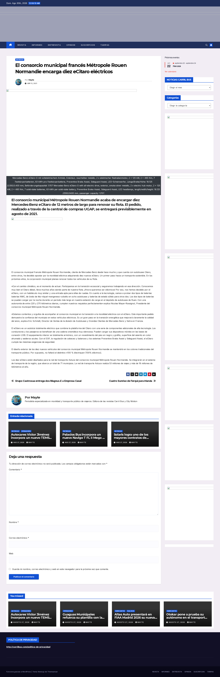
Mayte (31, 80)
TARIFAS (104, 45)
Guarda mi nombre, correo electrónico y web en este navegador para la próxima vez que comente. (60, 569)
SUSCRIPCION (88, 45)
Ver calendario (170, 71)
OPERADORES (26, 431)
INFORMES (37, 45)
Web (11, 553)
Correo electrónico (19, 538)
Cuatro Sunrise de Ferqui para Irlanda (130, 381)
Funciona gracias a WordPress (18, 672)
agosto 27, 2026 (21, 622)
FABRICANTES (120, 611)
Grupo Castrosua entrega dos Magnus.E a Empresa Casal (48, 381)
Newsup (41, 672)
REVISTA (21, 45)
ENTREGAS (19, 59)
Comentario (15, 469)
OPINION (70, 45)
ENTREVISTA (54, 45)
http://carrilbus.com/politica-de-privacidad (28, 647)
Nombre (14, 522)
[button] (206, 45)
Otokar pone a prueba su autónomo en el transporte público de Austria (186, 618)
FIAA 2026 (177, 66)
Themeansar (52, 672)
